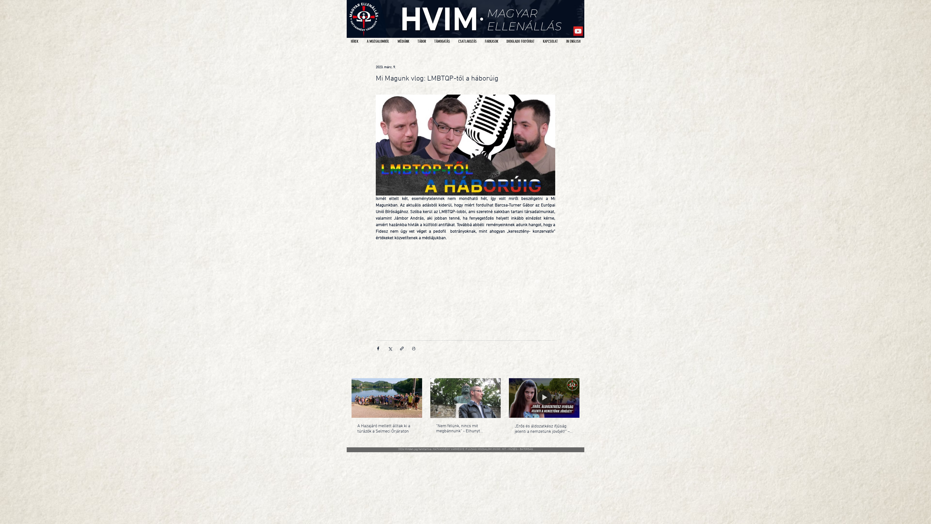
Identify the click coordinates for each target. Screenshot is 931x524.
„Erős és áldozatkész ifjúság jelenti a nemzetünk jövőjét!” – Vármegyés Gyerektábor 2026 (542, 429)
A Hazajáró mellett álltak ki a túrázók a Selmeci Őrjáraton (383, 429)
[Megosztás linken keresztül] (402, 348)
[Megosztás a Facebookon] (378, 348)
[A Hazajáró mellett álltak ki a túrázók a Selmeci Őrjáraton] (387, 398)
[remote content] (466, 285)
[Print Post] (413, 348)
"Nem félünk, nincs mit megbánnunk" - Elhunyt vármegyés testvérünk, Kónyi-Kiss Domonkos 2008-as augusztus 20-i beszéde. (463, 429)
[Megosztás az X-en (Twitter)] (390, 348)
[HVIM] (578, 31)
